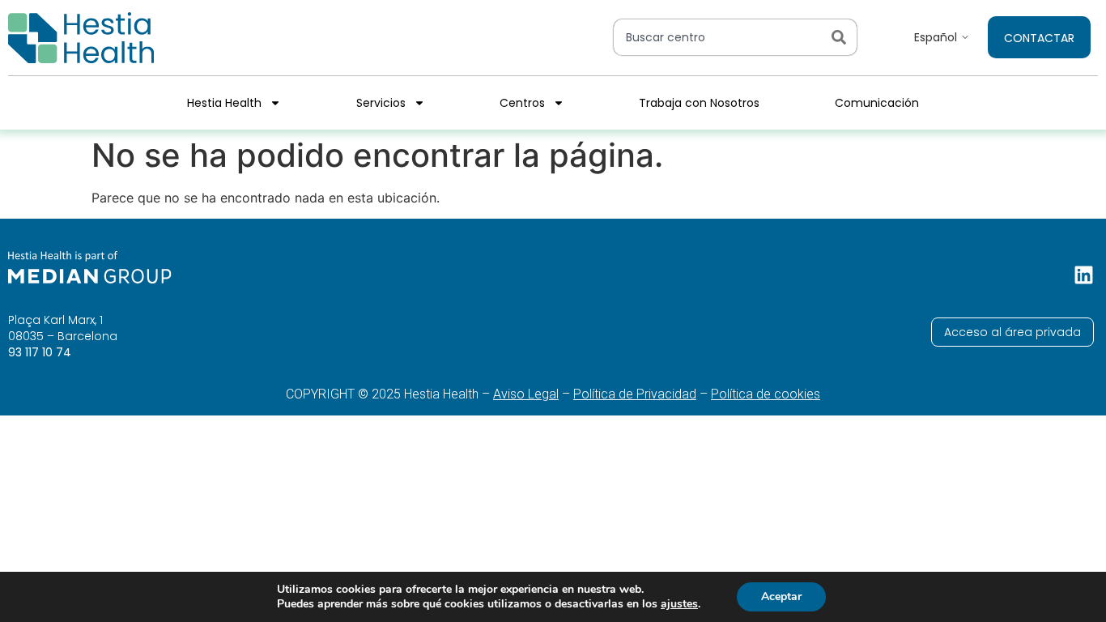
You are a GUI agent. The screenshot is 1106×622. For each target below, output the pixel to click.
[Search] (842, 37)
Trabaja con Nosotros (699, 103)
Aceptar (781, 596)
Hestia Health (224, 103)
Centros (522, 103)
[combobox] (719, 37)
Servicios (381, 103)
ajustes (679, 604)
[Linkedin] (1084, 275)
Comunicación (877, 103)
